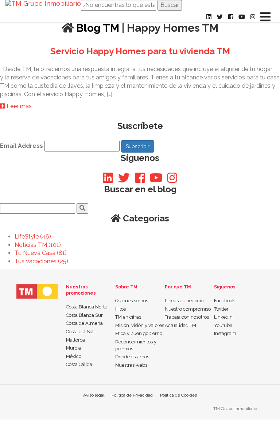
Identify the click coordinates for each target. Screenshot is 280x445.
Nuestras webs (131, 365)
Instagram (225, 333)
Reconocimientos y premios (135, 345)
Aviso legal (93, 395)
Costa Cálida (79, 364)
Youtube (223, 325)
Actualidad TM (180, 325)
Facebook (224, 300)
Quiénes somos (131, 300)
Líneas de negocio (184, 300)
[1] (82, 208)
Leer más (18, 106)
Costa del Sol (80, 331)
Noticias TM (38, 244)
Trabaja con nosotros (187, 317)
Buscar (169, 4)
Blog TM (96, 27)
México (73, 356)
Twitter (221, 309)
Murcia (73, 348)
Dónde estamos (132, 356)
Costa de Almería (84, 323)
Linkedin (223, 317)
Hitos (120, 309)
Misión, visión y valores (139, 325)
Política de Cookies (178, 395)
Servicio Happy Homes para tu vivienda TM (140, 51)
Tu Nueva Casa (41, 252)
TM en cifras (128, 317)
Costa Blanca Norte (86, 307)
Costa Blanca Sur (84, 315)
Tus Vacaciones (41, 261)
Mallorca (75, 340)
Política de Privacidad (132, 395)
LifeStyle (33, 236)
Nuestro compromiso (188, 309)
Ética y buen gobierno (138, 333)
